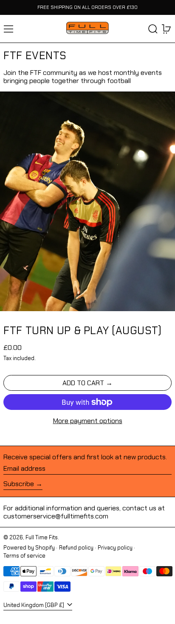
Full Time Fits (41, 537)
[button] (153, 29)
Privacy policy (115, 547)
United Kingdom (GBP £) (34, 605)
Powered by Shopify (29, 547)
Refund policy (76, 547)
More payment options (87, 421)
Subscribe (18, 483)
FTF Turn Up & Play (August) (82, 330)
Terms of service (24, 555)
